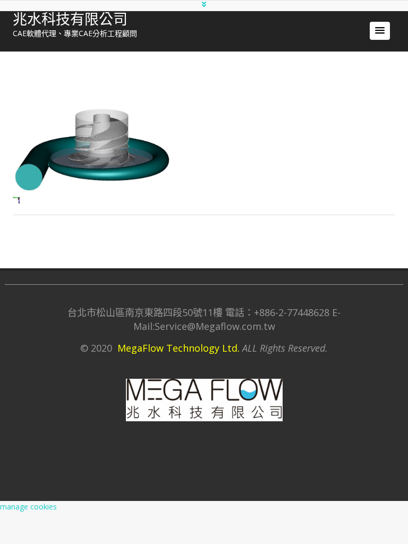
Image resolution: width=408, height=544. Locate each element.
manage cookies (28, 507)
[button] (380, 31)
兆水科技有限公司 (70, 20)
